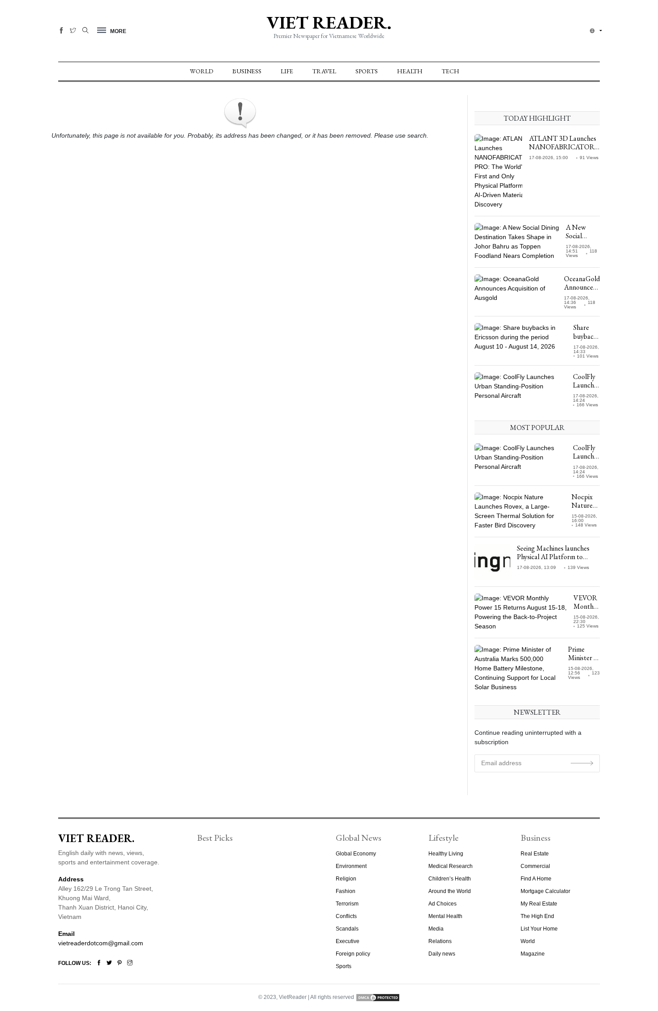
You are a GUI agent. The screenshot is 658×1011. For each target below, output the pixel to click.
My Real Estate (539, 904)
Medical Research (450, 866)
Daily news (441, 954)
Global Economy (356, 854)
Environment (351, 866)
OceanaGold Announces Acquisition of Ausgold (582, 291)
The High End (537, 916)
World (201, 71)
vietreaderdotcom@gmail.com (100, 943)
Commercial (535, 866)
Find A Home (536, 879)
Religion (346, 879)
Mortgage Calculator (545, 891)
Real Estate (535, 854)
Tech (450, 71)
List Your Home (539, 929)
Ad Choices (442, 904)
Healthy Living (445, 854)
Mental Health (445, 916)
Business (246, 71)
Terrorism (347, 904)
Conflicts (346, 916)
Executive (347, 941)
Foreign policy (353, 954)
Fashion (345, 891)
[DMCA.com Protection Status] (377, 997)
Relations (440, 941)
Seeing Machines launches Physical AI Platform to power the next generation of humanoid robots (558, 561)
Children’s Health (449, 879)
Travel (324, 71)
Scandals (347, 929)
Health (410, 71)
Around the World (449, 891)
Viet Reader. (329, 22)
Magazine (533, 954)
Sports (366, 71)
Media (436, 929)
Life (287, 71)
